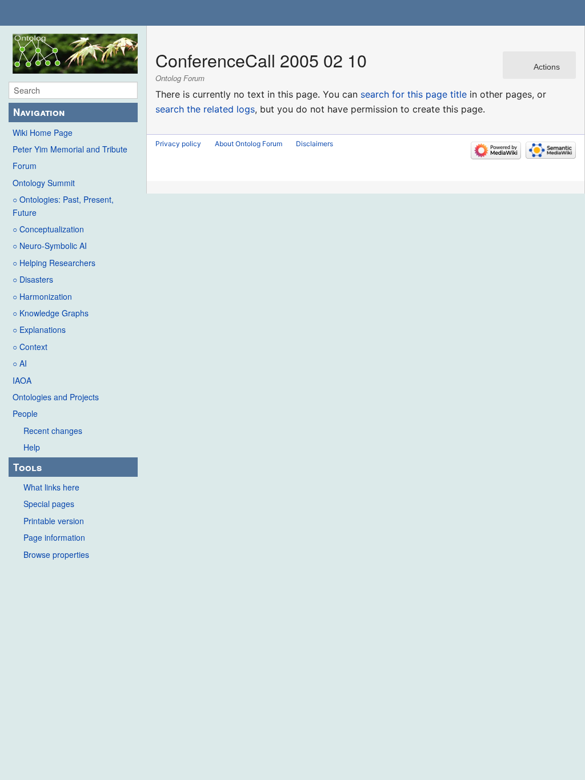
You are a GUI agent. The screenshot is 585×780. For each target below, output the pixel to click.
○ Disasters (33, 279)
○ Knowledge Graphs (51, 313)
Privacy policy (178, 143)
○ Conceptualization (48, 229)
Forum (25, 165)
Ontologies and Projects (56, 397)
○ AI (20, 363)
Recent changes (52, 430)
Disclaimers (314, 143)
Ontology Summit (44, 182)
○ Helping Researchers (54, 262)
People (25, 413)
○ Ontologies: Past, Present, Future (63, 206)
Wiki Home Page (43, 132)
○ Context (30, 346)
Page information (54, 537)
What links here (51, 487)
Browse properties (56, 554)
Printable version (53, 520)
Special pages (48, 503)
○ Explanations (39, 329)
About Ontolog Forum (248, 143)
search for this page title (413, 94)
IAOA (22, 380)
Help (31, 447)
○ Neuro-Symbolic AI (50, 245)
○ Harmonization (42, 296)
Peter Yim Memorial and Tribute (70, 149)
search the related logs (205, 109)
